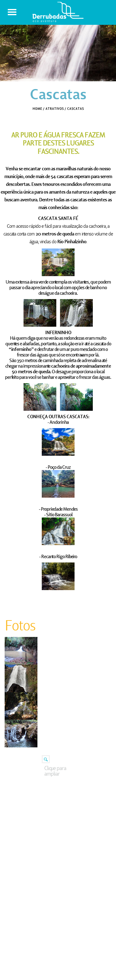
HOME (37, 108)
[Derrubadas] (58, 18)
